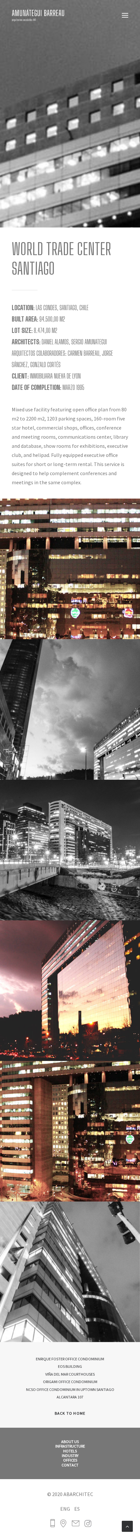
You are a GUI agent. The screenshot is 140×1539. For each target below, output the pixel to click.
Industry (70, 1455)
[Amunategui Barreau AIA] (38, 15)
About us (70, 1441)
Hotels (70, 1451)
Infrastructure (70, 1446)
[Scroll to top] (127, 1525)
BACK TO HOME (70, 1413)
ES (77, 1508)
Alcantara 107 (70, 1397)
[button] (125, 15)
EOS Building (70, 1366)
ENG (65, 1508)
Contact (70, 1465)
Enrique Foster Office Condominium (70, 1358)
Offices (70, 1460)
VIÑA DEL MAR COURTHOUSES (70, 1374)
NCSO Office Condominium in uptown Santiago (70, 1389)
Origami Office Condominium (70, 1381)
